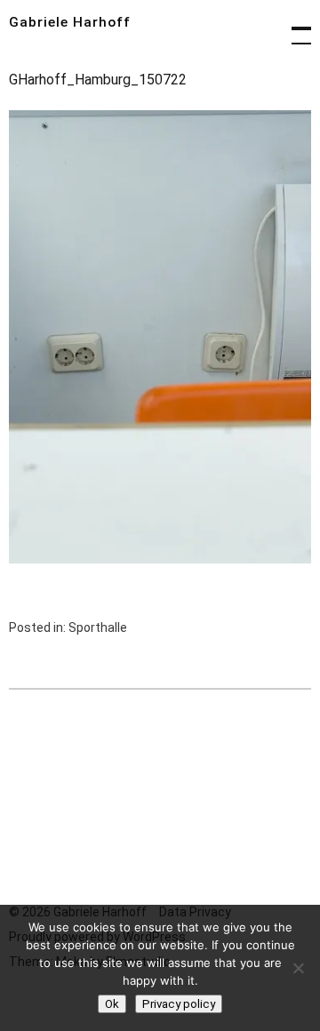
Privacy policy (178, 1004)
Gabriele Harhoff (70, 22)
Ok (112, 1004)
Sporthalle (97, 627)
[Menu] (293, 26)
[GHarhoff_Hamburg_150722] (160, 558)
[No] (298, 968)
